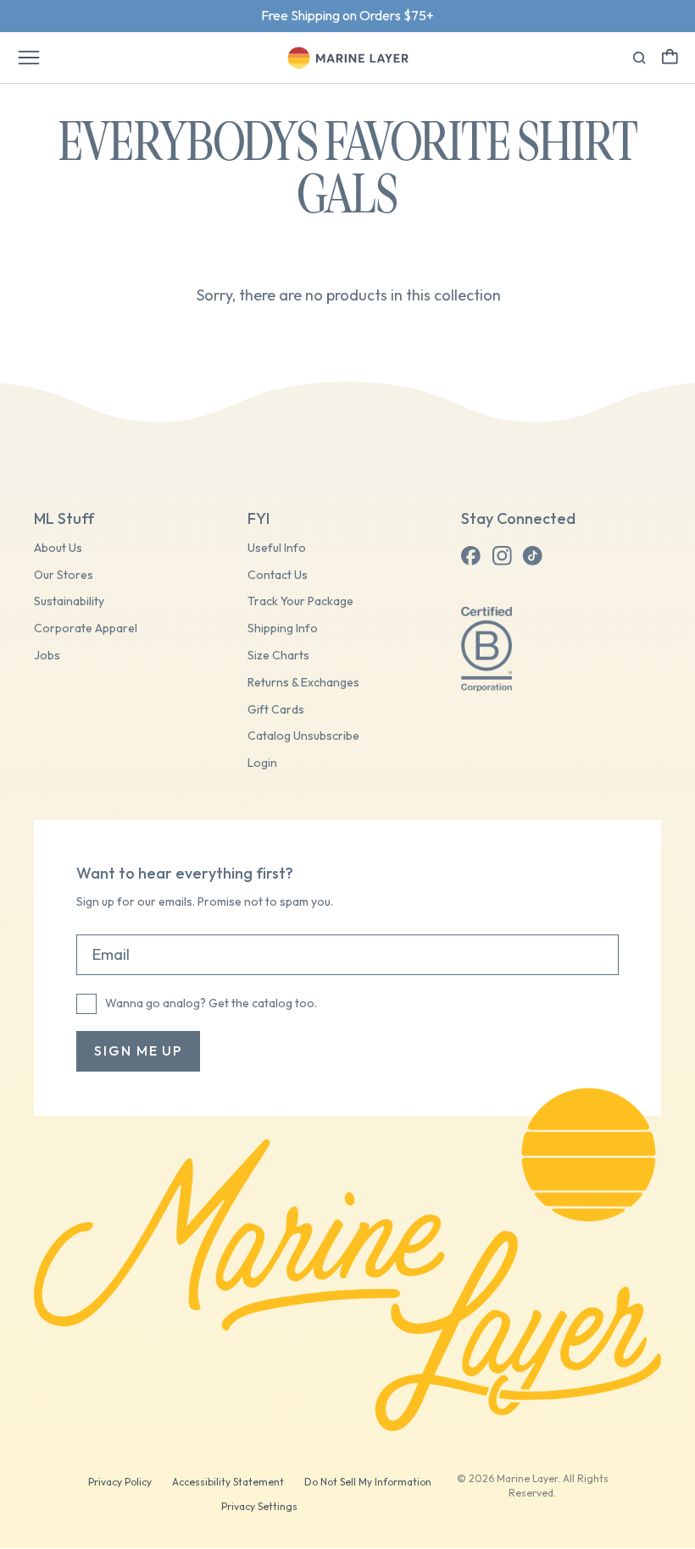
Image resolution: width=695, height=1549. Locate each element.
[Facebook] (471, 556)
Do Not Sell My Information (367, 1481)
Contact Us (277, 575)
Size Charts (278, 655)
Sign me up (138, 1050)
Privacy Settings (259, 1506)
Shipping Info (282, 628)
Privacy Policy (120, 1481)
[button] (670, 56)
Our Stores (63, 575)
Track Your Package (300, 601)
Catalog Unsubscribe (303, 736)
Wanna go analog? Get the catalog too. (211, 1003)
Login (262, 763)
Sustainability (69, 601)
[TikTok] (532, 556)
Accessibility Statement (228, 1481)
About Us (58, 548)
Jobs (47, 655)
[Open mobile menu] (29, 57)
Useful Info (276, 548)
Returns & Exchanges (303, 682)
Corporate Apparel (85, 628)
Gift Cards (275, 710)
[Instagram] (502, 556)
